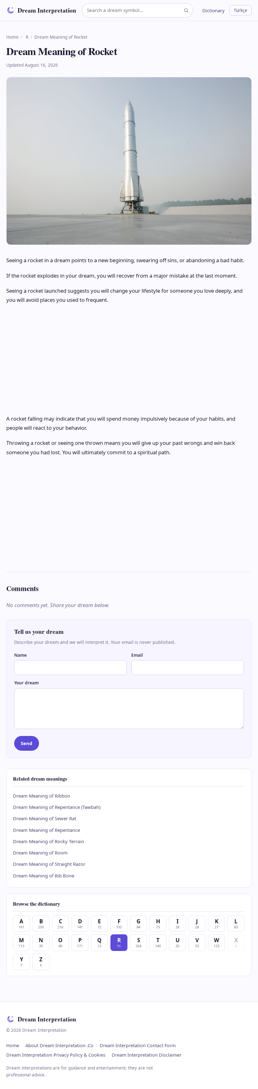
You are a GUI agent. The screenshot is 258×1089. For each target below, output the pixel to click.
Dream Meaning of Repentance (46, 830)
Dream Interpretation (47, 10)
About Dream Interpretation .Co (59, 1045)
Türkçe (240, 10)
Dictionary (213, 10)
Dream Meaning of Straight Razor (49, 864)
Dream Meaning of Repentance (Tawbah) (56, 807)
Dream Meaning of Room (40, 852)
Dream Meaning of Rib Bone (43, 875)
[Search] (186, 10)
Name (20, 655)
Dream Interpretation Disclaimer (147, 1055)
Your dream (26, 683)
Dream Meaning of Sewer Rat (44, 818)
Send (26, 743)
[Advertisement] (129, 359)
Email (137, 655)
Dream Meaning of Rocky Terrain (48, 841)
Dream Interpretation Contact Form (138, 1045)
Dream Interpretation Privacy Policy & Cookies (55, 1055)
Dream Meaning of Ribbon (41, 796)
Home (12, 37)
